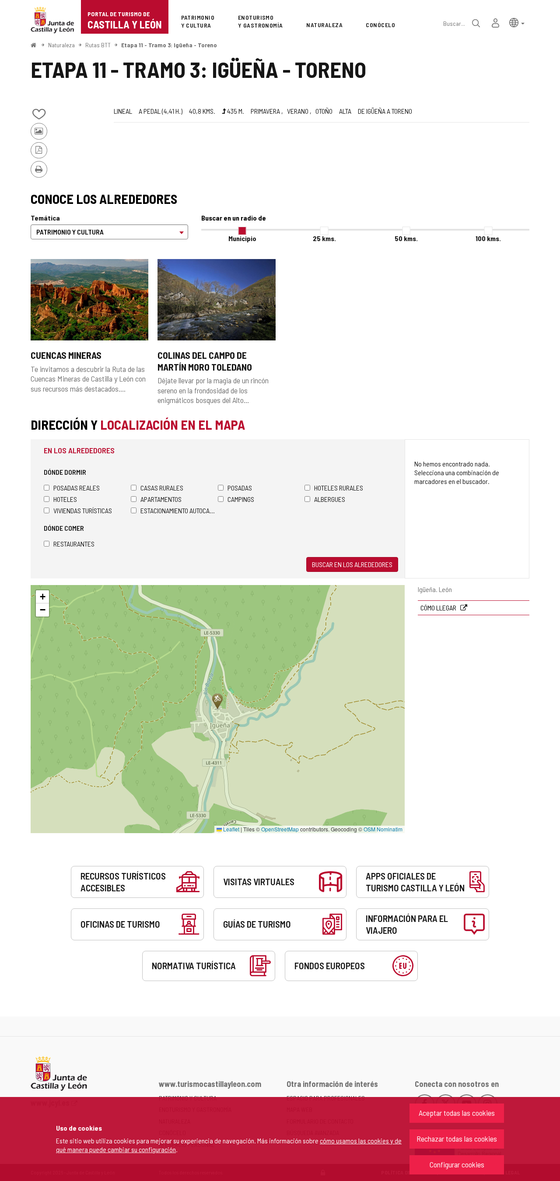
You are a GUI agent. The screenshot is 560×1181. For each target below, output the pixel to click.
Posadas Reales (76, 488)
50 (406, 238)
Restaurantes (73, 544)
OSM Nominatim (383, 829)
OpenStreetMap (280, 829)
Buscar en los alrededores (352, 564)
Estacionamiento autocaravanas (179, 510)
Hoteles (65, 499)
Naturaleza (61, 45)
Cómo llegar (439, 607)
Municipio (242, 238)
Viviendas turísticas (82, 510)
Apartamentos (161, 499)
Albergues (329, 499)
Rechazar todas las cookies (456, 1138)
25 (324, 238)
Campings (241, 499)
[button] (517, 22)
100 (488, 238)
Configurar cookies (457, 1164)
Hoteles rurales (338, 488)
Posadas (240, 488)
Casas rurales (161, 488)
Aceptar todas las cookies (457, 1113)
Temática (45, 218)
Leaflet (230, 829)
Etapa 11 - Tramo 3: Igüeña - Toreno (169, 45)
